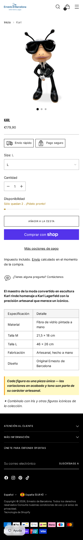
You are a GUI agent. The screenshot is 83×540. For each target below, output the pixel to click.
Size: (9, 155)
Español (9, 494)
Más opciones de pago (41, 248)
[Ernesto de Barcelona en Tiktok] (28, 478)
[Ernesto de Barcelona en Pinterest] (20, 478)
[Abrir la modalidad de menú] (76, 6)
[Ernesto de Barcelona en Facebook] (6, 478)
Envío (36, 259)
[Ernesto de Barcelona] (15, 6)
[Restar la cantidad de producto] (8, 186)
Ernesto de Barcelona (39, 501)
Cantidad (10, 177)
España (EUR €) (34, 494)
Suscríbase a (69, 463)
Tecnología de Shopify (17, 512)
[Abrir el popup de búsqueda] (57, 6)
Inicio (7, 22)
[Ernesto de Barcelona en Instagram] (13, 478)
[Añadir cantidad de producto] (21, 186)
